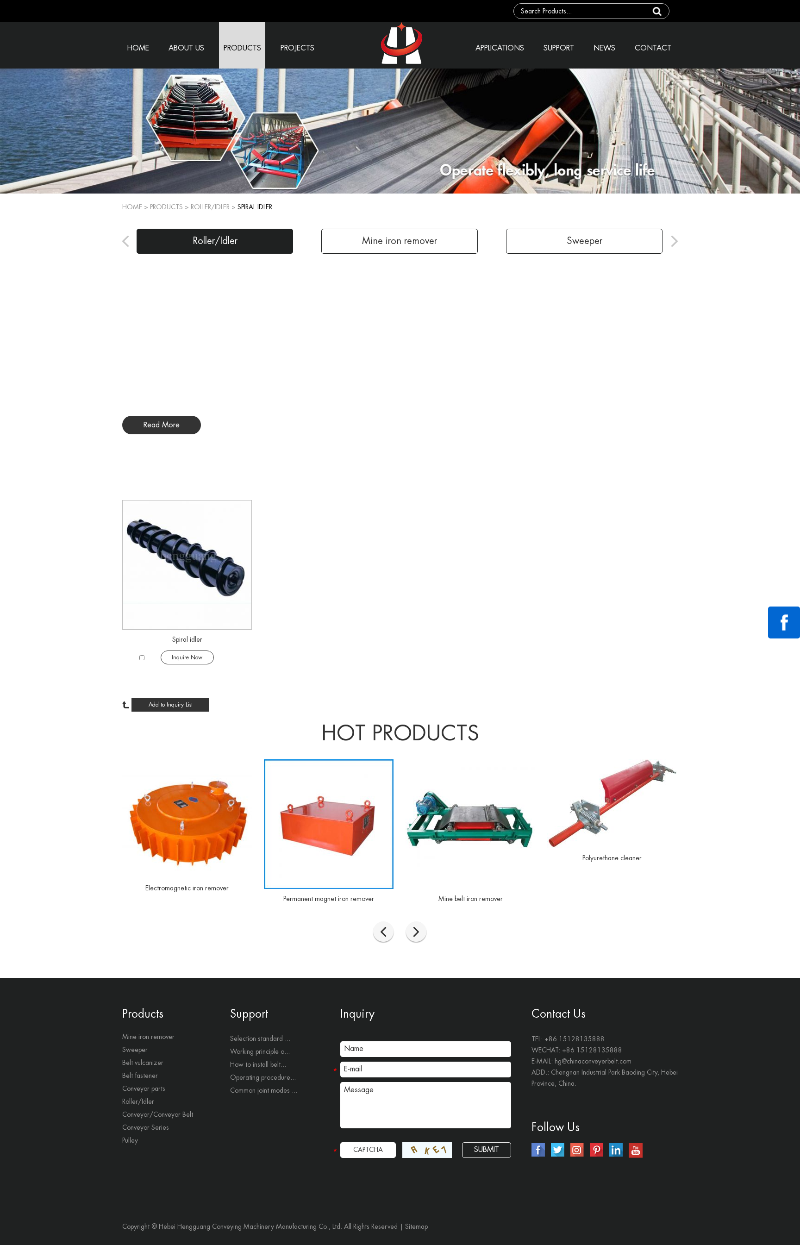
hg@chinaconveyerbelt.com (593, 1061)
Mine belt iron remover (470, 898)
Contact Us (558, 1014)
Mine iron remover (399, 241)
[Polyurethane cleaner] (612, 803)
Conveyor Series (145, 1127)
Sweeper (584, 241)
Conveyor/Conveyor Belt (157, 1114)
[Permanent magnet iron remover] (329, 824)
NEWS (604, 48)
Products (142, 1014)
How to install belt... (258, 1064)
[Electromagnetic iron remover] (187, 818)
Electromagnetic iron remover (187, 888)
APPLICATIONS (499, 48)
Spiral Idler (255, 207)
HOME (138, 48)
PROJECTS (297, 48)
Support (249, 1014)
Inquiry (357, 1014)
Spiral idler (187, 639)
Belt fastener (140, 1075)
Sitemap (416, 1226)
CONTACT (653, 48)
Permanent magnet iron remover (328, 898)
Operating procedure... (263, 1077)
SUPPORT (559, 48)
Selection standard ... (260, 1038)
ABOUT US (186, 48)
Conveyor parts (143, 1088)
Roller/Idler (210, 207)
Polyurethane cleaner (612, 858)
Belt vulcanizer (142, 1062)
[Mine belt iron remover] (470, 824)
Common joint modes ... (263, 1090)
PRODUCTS (242, 48)
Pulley (130, 1140)
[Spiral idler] (187, 565)
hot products (400, 733)
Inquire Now (187, 657)
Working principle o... (260, 1051)
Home (132, 207)
